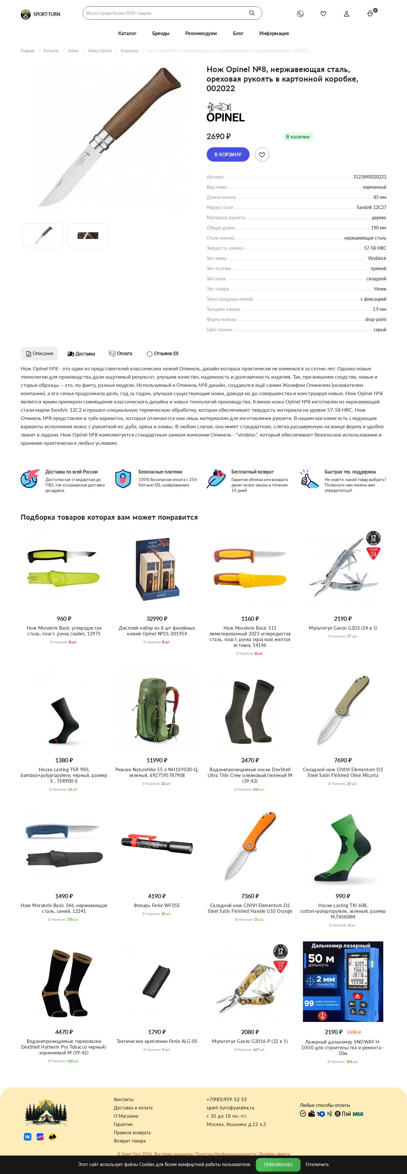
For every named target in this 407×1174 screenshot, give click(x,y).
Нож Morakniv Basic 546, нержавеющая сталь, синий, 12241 (64, 908)
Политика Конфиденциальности (225, 1154)
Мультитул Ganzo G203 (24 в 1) (343, 628)
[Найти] (252, 13)
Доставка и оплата (133, 1107)
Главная (27, 50)
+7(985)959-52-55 (227, 1099)
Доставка (84, 353)
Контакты (124, 1099)
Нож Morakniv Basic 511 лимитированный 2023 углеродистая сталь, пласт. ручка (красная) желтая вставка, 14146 (250, 636)
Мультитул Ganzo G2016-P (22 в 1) (250, 1041)
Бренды (160, 33)
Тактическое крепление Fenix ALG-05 (157, 1041)
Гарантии (123, 1124)
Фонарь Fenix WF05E (157, 905)
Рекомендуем (201, 33)
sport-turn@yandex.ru (231, 1107)
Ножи (73, 50)
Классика (129, 50)
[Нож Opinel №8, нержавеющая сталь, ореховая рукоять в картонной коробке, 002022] (110, 137)
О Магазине (126, 1116)
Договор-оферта (274, 1154)
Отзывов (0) (165, 353)
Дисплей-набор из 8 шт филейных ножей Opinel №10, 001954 (157, 630)
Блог (238, 33)
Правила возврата (132, 1132)
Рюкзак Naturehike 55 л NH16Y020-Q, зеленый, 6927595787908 (156, 772)
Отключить (317, 1164)
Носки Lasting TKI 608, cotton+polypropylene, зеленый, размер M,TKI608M (343, 911)
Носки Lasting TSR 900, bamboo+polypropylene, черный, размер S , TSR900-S (64, 775)
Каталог (127, 33)
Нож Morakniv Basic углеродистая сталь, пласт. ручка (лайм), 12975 (64, 630)
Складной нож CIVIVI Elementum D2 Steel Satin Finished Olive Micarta (343, 772)
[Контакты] (300, 13)
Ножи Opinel (100, 50)
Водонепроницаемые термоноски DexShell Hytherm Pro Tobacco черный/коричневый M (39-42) (64, 1046)
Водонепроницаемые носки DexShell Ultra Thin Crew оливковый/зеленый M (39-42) (250, 775)
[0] (370, 13)
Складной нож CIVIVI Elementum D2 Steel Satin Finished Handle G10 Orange (250, 908)
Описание (42, 353)
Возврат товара (130, 1140)
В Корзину (228, 154)
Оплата (124, 353)
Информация (274, 33)
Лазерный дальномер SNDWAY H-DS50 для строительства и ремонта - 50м (343, 1047)
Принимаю (278, 1164)
